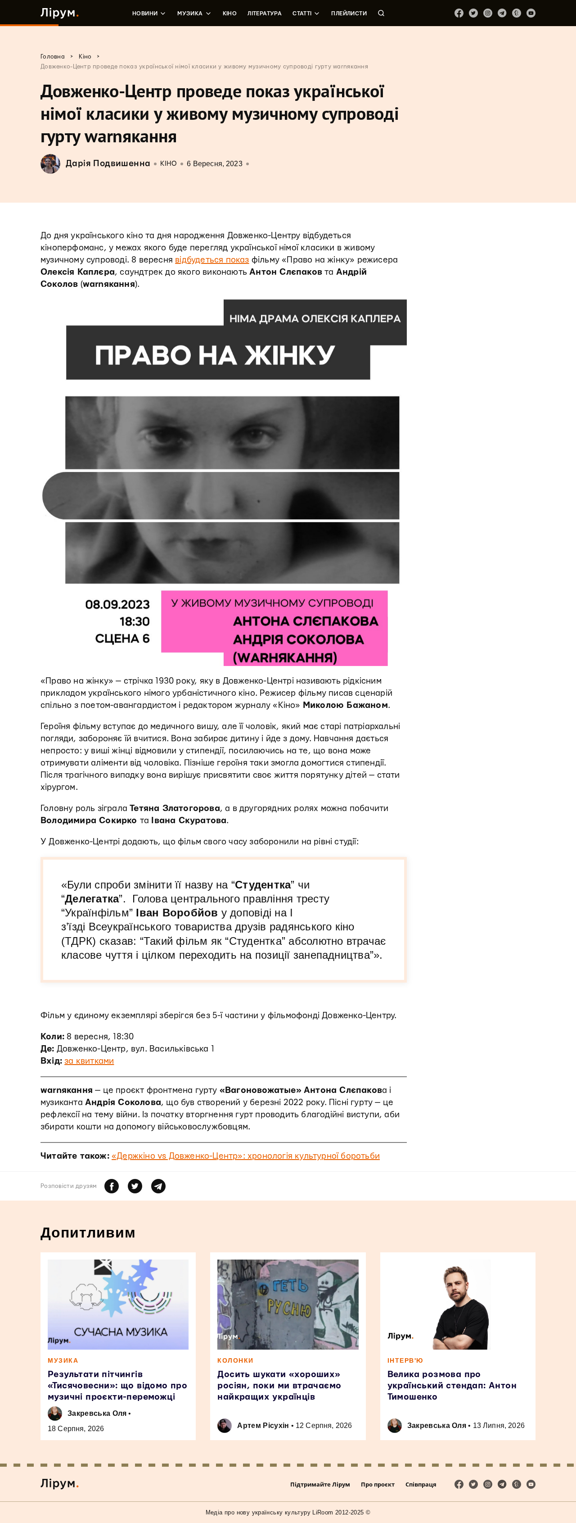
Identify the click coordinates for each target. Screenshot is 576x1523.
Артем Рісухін (263, 1425)
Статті (301, 13)
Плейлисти (349, 13)
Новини (145, 13)
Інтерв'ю (405, 1360)
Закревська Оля (97, 1413)
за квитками (89, 1061)
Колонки (235, 1360)
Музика (189, 13)
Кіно (230, 13)
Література (265, 13)
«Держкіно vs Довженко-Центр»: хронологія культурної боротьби (246, 1156)
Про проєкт (378, 1484)
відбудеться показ (212, 260)
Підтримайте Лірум (320, 1484)
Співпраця (420, 1484)
